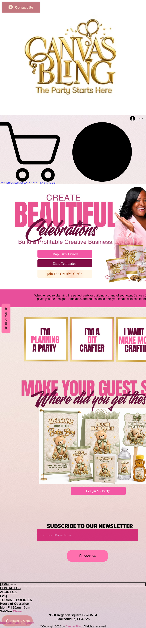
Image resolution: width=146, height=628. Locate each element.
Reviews (6, 318)
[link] (73, 152)
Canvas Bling (74, 626)
